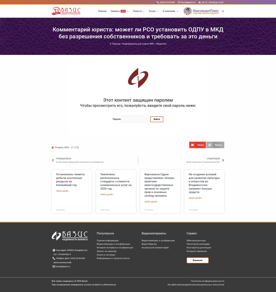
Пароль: (117, 119)
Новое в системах (106, 255)
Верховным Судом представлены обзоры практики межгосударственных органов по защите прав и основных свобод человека (159, 185)
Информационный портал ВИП (138, 44)
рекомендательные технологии (208, 284)
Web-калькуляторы (196, 240)
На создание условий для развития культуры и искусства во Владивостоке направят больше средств (204, 183)
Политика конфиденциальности (207, 281)
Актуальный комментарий (155, 247)
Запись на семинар (106, 251)
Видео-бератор (149, 244)
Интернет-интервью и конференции (115, 247)
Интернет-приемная (197, 251)
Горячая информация (107, 240)
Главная (116, 44)
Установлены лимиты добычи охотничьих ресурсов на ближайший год (70, 180)
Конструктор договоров (199, 247)
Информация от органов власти (113, 258)
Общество (161, 44)
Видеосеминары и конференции (113, 244)
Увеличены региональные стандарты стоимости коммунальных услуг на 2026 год (116, 181)
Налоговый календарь (198, 244)
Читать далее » (63, 191)
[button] (127, 11)
